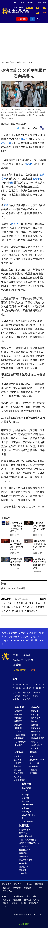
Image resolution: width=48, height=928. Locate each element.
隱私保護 (39, 884)
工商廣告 (23, 873)
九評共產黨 (23, 846)
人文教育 (18, 752)
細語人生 (35, 748)
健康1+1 (32, 756)
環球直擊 (18, 715)
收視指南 (28, 884)
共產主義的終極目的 (27, 840)
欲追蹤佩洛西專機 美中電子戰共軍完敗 (16, 562)
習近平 (36, 178)
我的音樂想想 (27, 821)
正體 (39, 2)
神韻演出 (16, 699)
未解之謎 (17, 756)
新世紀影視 (34, 903)
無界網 (23, 903)
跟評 (43, 599)
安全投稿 (17, 887)
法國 (10, 636)
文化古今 (17, 776)
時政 (24, 62)
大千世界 (25, 808)
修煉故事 (23, 870)
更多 (5, 906)
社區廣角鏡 (19, 738)
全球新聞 (18, 711)
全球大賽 (26, 699)
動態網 (14, 903)
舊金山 (16, 636)
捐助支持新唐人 (20, 670)
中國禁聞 (18, 718)
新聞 (15, 679)
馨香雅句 (17, 766)
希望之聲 (17, 900)
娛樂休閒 (26, 783)
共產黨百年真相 (25, 836)
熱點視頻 (26, 692)
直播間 (17, 664)
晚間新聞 (18, 721)
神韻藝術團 (18, 896)
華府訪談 (18, 731)
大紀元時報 (31, 896)
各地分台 (30, 2)
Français (15, 640)
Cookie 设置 (24, 924)
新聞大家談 (35, 711)
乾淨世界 (6, 900)
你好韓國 (25, 795)
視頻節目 (18, 659)
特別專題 (24, 825)
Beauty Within (27, 805)
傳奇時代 (23, 833)
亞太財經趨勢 (20, 742)
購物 (33, 670)
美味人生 (25, 801)
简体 (44, 2)
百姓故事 (23, 863)
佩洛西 (24, 139)
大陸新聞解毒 (36, 745)
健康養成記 (34, 766)
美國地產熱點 (19, 780)
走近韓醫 (33, 773)
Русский (25, 640)
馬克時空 (35, 742)
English (5, 640)
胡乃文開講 (34, 763)
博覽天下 (26, 696)
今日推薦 (16, 696)
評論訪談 (36, 707)
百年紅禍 (23, 853)
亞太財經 (18, 745)
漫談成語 (17, 770)
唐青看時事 (35, 735)
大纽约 (14, 633)
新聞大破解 (35, 728)
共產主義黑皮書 (25, 860)
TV (33, 19)
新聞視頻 (19, 707)
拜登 (11, 182)
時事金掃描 (35, 718)
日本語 (34, 640)
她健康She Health (36, 760)
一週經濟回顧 (20, 735)
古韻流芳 (17, 763)
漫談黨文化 (23, 867)
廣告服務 (28, 887)
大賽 (22, 2)
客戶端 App (7, 891)
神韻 (15, 2)
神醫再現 (33, 770)
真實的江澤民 (24, 850)
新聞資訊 (11, 62)
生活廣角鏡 (26, 788)
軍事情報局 (35, 731)
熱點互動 (35, 715)
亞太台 (24, 636)
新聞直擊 (18, 725)
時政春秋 (35, 721)
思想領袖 (35, 725)
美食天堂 (25, 798)
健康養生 (34, 752)
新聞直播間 (22, 19)
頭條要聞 (16, 692)
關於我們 (17, 884)
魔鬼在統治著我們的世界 (29, 843)
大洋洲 (37, 633)
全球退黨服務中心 (31, 900)
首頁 (3, 62)
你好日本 (25, 791)
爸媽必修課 (18, 773)
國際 (19, 62)
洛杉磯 (30, 633)
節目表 (29, 659)
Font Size (35, 127)
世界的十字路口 (37, 738)
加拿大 (22, 633)
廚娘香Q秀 (26, 811)
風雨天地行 (23, 856)
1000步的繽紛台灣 (28, 816)
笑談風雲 (17, 760)
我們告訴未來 (24, 830)
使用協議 (6, 887)
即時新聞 (36, 692)
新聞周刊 (18, 728)
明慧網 (5, 903)
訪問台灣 (6, 143)
